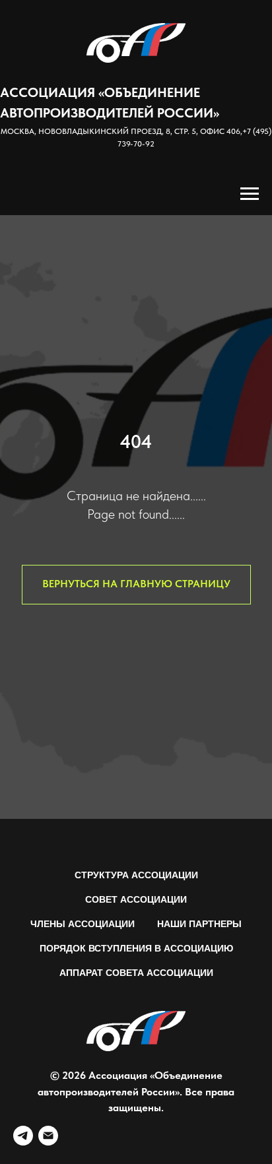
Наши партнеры (199, 924)
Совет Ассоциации (136, 899)
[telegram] (23, 1136)
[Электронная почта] (48, 1136)
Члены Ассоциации (82, 924)
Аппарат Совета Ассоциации (136, 972)
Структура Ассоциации (136, 875)
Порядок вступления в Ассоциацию (136, 948)
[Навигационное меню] (249, 194)
